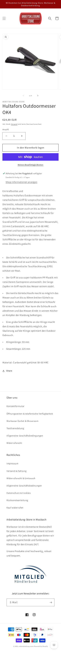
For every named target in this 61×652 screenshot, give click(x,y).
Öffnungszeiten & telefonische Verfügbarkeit (30, 413)
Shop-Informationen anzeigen (21, 182)
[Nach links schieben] (23, 95)
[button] (4, 18)
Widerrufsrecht (14, 443)
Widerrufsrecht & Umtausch (21, 478)
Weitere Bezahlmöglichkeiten (30, 164)
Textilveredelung (15, 428)
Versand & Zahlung (16, 471)
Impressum (12, 463)
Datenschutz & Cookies (19, 492)
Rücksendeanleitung (17, 500)
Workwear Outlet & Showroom (23, 421)
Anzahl (5, 129)
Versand (14, 124)
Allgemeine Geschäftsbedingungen (25, 435)
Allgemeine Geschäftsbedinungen (24, 485)
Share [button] (9, 370)
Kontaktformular (15, 406)
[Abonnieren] (50, 602)
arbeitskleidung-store (26, 646)
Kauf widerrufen (15, 507)
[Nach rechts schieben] (37, 95)
